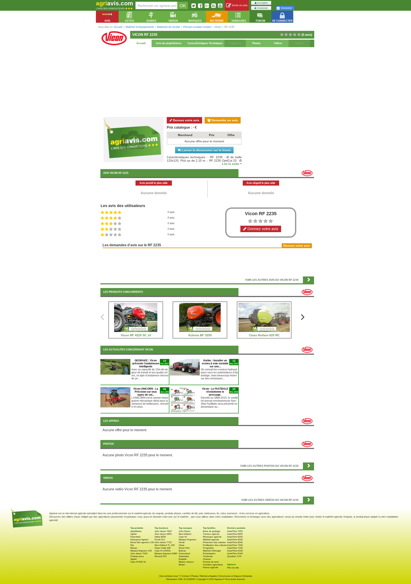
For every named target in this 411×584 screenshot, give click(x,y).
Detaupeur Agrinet (139, 539)
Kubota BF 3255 (200, 335)
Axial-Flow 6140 (235, 550)
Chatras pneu (137, 556)
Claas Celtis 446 (163, 548)
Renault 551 (161, 556)
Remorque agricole (212, 537)
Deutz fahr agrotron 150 (142, 542)
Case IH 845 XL (138, 562)
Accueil (141, 43)
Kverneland (184, 553)
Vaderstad (184, 556)
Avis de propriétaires (169, 43)
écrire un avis (239, 5)
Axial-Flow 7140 (235, 548)
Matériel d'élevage (212, 550)
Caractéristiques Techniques (205, 43)
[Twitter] (193, 5)
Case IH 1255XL (163, 550)
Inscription (262, 3)
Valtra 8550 (160, 537)
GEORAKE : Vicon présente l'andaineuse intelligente (145, 363)
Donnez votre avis (185, 120)
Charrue (207, 559)
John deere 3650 (163, 534)
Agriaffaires (135, 531)
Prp (132, 545)
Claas (181, 545)
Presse (194, 576)
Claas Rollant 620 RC (264, 335)
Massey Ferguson (187, 539)
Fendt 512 (160, 539)
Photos (256, 43)
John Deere (184, 531)
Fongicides (208, 548)
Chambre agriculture (213, 564)
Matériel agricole (211, 539)
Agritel (133, 534)
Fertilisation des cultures (215, 545)
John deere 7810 (163, 531)
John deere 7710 (163, 542)
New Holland (185, 534)
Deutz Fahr (184, 548)
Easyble (183, 559)
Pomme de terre (211, 562)
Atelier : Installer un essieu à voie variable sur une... (215, 363)
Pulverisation (209, 553)
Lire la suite (231, 163)
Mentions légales (208, 576)
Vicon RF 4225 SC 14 (136, 335)
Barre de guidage (211, 531)
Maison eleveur (186, 562)
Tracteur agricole (211, 534)
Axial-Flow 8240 (235, 542)
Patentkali (135, 537)
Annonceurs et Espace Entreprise (235, 576)
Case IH (183, 537)
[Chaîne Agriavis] (220, 5)
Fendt (182, 542)
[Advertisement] (207, 81)
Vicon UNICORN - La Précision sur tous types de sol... (145, 391)
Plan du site (233, 567)
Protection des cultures (214, 542)
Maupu (133, 548)
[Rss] (213, 5)
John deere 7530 (138, 553)
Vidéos (278, 43)
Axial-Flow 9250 (235, 537)
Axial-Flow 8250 (235, 534)
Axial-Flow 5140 (235, 553)
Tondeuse (208, 556)
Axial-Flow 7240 (235, 545)
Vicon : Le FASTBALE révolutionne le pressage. (215, 391)
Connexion (262, 8)
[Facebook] (200, 5)
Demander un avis (224, 120)
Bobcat (182, 550)
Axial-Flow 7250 (235, 531)
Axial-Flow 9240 (235, 539)
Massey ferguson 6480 (166, 553)
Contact (185, 576)
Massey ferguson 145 (141, 550)
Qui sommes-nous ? (170, 576)
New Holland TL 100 (165, 545)
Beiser (182, 564)
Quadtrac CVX (234, 556)
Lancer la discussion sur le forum (206, 150)
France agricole (210, 567)
